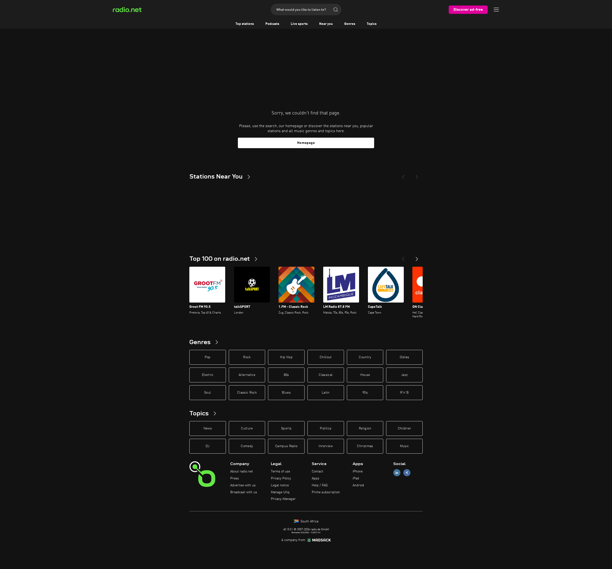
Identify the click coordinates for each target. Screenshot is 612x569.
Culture (247, 428)
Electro (207, 375)
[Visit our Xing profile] (407, 472)
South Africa (309, 521)
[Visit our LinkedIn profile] (397, 472)
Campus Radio (286, 446)
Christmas (365, 446)
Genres (349, 24)
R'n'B (404, 392)
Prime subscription (326, 492)
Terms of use (280, 471)
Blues (286, 392)
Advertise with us (243, 485)
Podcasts (272, 24)
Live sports (299, 24)
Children (404, 428)
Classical (326, 375)
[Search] (336, 9)
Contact (317, 471)
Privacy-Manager (283, 499)
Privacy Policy (281, 478)
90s (365, 392)
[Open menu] (496, 9)
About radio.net (241, 471)
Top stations (244, 24)
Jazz (404, 375)
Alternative (247, 375)
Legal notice (280, 485)
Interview (326, 446)
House (365, 375)
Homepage (306, 143)
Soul (207, 392)
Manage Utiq (280, 492)
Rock (247, 357)
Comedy (247, 446)
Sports (286, 428)
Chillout (326, 357)
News (207, 428)
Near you (326, 24)
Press (234, 478)
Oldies (404, 357)
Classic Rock (247, 392)
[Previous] (403, 175)
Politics (325, 428)
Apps (315, 478)
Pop (208, 357)
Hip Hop (286, 357)
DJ (207, 446)
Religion (365, 428)
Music (404, 446)
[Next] (417, 175)
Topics (372, 24)
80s (286, 375)
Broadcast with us (243, 492)
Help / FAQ (320, 485)
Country (365, 357)
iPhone (358, 471)
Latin (326, 392)
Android (358, 485)
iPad (356, 478)
